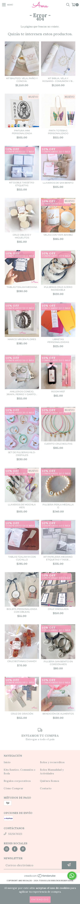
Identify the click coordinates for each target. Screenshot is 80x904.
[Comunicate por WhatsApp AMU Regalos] (71, 876)
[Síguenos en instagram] (6, 849)
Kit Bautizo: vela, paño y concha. (22, 79)
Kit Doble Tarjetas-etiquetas (22, 184)
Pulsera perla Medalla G (58, 506)
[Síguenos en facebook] (14, 849)
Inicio (7, 762)
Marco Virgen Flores (22, 339)
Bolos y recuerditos (52, 762)
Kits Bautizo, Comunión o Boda (19, 771)
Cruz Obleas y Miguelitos (22, 236)
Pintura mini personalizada (22, 132)
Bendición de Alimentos (58, 713)
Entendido (40, 899)
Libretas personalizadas (58, 340)
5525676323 (15, 834)
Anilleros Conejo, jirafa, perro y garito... (22, 393)
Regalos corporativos (17, 781)
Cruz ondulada (58, 609)
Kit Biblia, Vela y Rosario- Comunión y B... (58, 79)
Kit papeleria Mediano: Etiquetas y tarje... (58, 558)
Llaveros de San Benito (58, 182)
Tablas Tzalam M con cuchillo (22, 558)
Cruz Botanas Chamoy (22, 661)
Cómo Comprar (13, 788)
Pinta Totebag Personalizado (58, 132)
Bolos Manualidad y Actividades (52, 771)
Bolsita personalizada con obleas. (22, 610)
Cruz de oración (22, 713)
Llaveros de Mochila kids (22, 506)
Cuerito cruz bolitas (58, 443)
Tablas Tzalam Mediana (22, 287)
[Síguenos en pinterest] (23, 849)
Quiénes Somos (49, 781)
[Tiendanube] (40, 877)
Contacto (46, 788)
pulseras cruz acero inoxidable (58, 288)
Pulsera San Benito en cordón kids (58, 663)
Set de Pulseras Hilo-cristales (22, 453)
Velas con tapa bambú (58, 234)
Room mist (58, 391)
